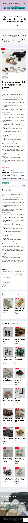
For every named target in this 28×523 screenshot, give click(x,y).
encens (18, 145)
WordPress (16, 517)
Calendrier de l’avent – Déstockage (19, 272)
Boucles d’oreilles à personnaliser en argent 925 (7, 282)
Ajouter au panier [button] (8, 304)
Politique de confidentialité (18, 8)
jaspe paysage (11, 177)
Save (4, 49)
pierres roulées (16, 178)
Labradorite (6, 136)
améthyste (6, 114)
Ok (5, 8)
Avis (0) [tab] (23, 186)
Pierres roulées (11, 174)
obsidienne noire (7, 123)
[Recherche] (14, 26)
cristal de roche (7, 117)
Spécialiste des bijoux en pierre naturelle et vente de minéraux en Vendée (14, 19)
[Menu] (10, 25)
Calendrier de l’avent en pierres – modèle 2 (7, 273)
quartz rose (6, 131)
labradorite (18, 177)
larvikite (6, 128)
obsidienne (4, 178)
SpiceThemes (18, 520)
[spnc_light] (17, 25)
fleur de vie (6, 152)
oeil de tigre (6, 120)
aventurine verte (7, 125)
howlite (5, 139)
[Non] (26, 5)
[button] (22, 51)
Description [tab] (5, 183)
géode (22, 150)
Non (9, 8)
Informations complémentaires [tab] (10, 186)
